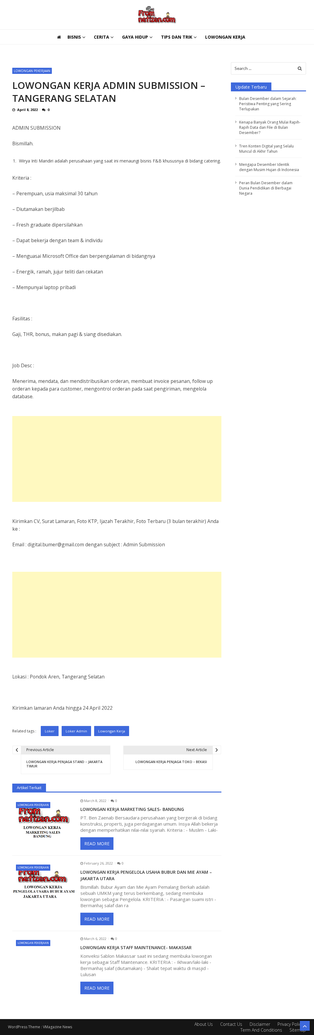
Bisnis (74, 37)
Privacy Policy (290, 1024)
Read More (96, 843)
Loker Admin (76, 731)
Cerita (101, 37)
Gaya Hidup (135, 37)
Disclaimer (260, 1024)
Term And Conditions (261, 1030)
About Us (203, 1024)
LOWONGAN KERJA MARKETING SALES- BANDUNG (132, 809)
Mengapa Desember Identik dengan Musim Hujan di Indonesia (269, 167)
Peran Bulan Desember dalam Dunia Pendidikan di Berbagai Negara (266, 188)
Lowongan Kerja (225, 37)
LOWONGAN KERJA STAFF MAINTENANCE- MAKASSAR (136, 947)
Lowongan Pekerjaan (32, 71)
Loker (50, 731)
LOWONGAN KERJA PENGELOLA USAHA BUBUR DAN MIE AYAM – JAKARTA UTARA (146, 875)
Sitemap (297, 1030)
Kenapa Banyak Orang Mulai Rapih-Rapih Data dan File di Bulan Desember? (270, 127)
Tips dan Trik (176, 37)
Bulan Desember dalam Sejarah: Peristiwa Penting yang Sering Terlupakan (108, 50)
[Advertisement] (116, 459)
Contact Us (231, 1024)
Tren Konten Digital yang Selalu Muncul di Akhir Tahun (266, 148)
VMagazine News (57, 1026)
